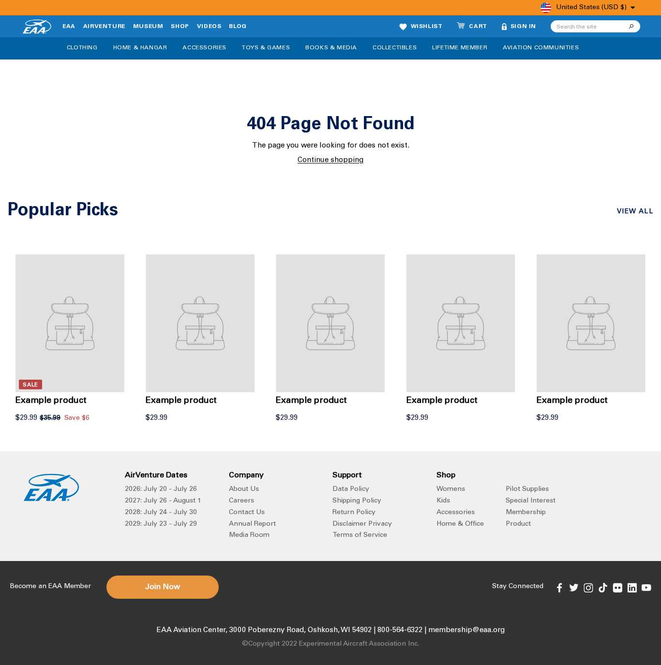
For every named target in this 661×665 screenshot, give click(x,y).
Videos (209, 27)
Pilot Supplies (527, 489)
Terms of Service (359, 535)
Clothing (82, 48)
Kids (443, 501)
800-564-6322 (399, 630)
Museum (148, 27)
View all (635, 211)
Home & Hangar (140, 48)
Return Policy (354, 512)
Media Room (249, 535)
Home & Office (460, 524)
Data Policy (350, 489)
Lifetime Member (459, 48)
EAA (68, 27)
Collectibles (395, 48)
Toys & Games (266, 48)
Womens (450, 489)
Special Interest (531, 501)
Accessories (204, 48)
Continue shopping (330, 160)
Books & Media (331, 48)
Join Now (162, 587)
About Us (244, 489)
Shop (180, 27)
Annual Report (252, 524)
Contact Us (247, 512)
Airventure (104, 27)
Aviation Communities (541, 48)
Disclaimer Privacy (362, 524)
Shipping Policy (356, 501)
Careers (241, 501)
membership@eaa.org (466, 630)
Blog (237, 27)
